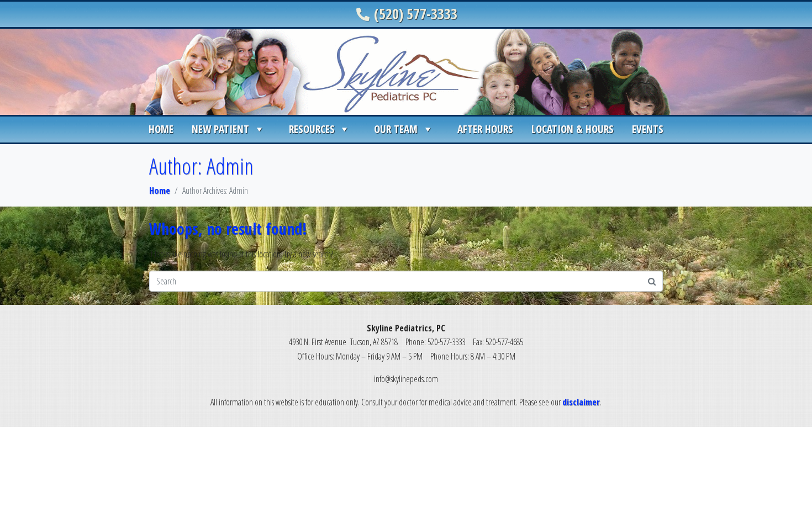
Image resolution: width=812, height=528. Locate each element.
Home (161, 129)
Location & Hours (572, 129)
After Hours (485, 129)
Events (647, 129)
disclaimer (581, 402)
